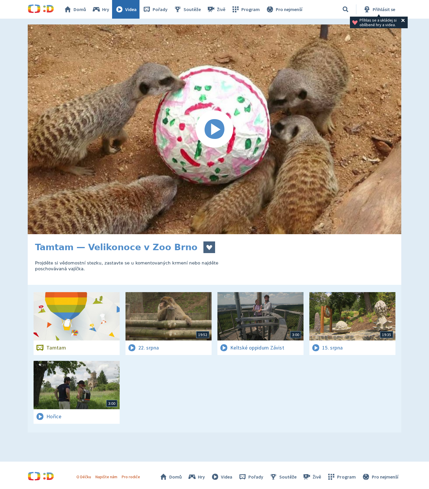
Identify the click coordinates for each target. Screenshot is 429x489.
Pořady (160, 9)
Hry (105, 9)
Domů (80, 9)
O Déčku (83, 476)
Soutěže (192, 9)
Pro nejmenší (289, 9)
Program (250, 9)
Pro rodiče (131, 476)
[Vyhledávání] (345, 9)
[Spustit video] (214, 129)
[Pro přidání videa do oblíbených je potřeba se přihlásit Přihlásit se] (209, 247)
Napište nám (106, 476)
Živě (221, 9)
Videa (131, 9)
